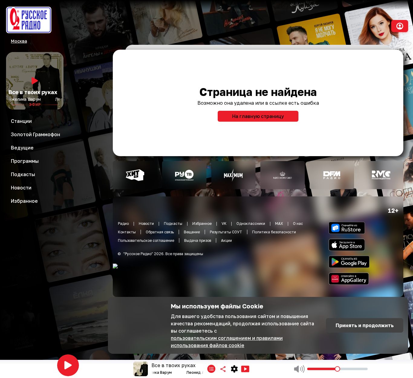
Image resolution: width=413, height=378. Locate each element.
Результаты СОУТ (226, 232)
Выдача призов (197, 240)
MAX (279, 223)
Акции (226, 240)
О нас (298, 223)
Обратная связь (160, 232)
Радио (123, 223)
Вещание (192, 232)
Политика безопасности (274, 232)
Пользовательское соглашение (146, 240)
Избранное (202, 223)
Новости (146, 223)
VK (224, 223)
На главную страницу (258, 116)
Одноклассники (250, 223)
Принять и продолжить (365, 325)
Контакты (127, 232)
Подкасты (173, 223)
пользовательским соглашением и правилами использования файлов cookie (227, 341)
